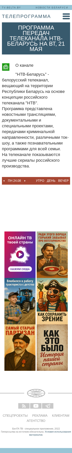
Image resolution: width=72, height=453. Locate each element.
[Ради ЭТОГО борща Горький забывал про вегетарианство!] (52, 254)
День (51, 180)
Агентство (36, 421)
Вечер (63, 180)
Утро (40, 180)
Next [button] (25, 181)
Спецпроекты (15, 415)
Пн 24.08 (14, 180)
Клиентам (60, 415)
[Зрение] (52, 301)
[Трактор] (20, 301)
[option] (14, 181)
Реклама (39, 415)
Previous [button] (4, 181)
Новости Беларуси (52, 7)
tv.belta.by (11, 7)
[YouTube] (36, 406)
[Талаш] (20, 347)
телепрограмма (26, 16)
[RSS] (24, 406)
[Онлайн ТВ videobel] (20, 254)
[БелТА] (36, 393)
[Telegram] (48, 406)
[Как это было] (52, 347)
